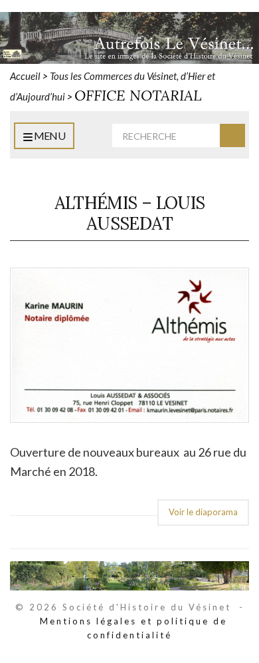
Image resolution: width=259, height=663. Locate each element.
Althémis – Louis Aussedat (129, 213)
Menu (48, 135)
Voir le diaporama (203, 512)
